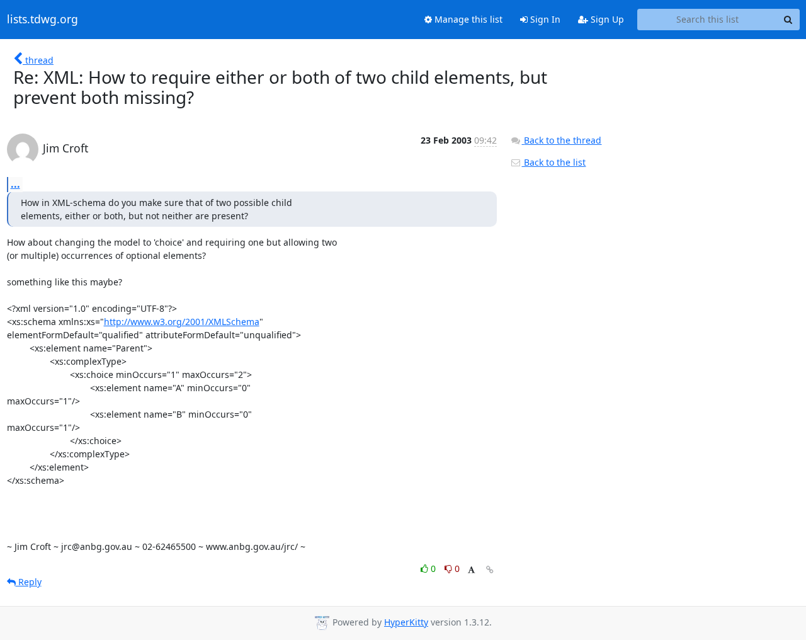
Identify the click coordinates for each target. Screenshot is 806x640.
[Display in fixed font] (471, 570)
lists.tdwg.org (42, 19)
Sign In (544, 19)
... (15, 184)
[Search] (788, 19)
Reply (29, 582)
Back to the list (553, 162)
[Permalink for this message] (490, 569)
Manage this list (467, 19)
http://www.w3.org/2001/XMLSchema (181, 322)
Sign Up (606, 19)
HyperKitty (406, 622)
